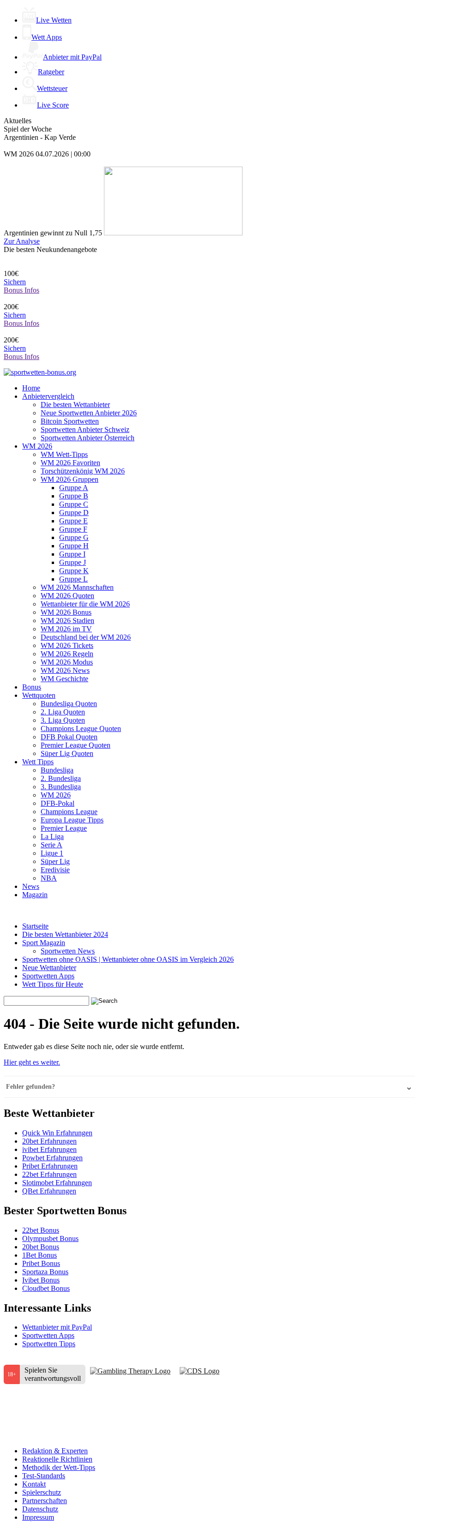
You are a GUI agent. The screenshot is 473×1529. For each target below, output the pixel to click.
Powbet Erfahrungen (52, 1158)
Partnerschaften (44, 1501)
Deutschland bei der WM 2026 (86, 637)
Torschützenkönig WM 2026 (83, 471)
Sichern (15, 282)
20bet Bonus (40, 1247)
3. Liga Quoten (63, 720)
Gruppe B (73, 496)
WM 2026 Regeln (67, 654)
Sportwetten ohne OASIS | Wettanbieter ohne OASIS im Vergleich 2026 (128, 959)
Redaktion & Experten (55, 1451)
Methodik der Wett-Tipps (58, 1467)
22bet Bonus (40, 1230)
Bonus (31, 687)
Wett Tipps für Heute (52, 984)
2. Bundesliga (61, 778)
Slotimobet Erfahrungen (57, 1183)
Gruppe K (74, 571)
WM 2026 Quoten (67, 596)
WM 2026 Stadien (67, 620)
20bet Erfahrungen (49, 1141)
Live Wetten (54, 20)
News (30, 886)
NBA (49, 878)
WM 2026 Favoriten (70, 463)
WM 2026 (37, 446)
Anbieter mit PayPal (72, 57)
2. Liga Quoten (63, 712)
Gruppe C (73, 504)
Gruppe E (73, 521)
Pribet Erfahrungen (50, 1166)
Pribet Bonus (41, 1263)
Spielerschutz (41, 1492)
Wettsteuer (52, 88)
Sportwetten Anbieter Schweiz (85, 429)
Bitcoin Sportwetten (70, 421)
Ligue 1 (52, 853)
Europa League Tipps (72, 820)
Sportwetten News (68, 951)
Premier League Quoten (75, 745)
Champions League (69, 811)
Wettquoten (38, 695)
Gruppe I (72, 554)
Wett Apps (46, 37)
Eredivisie (55, 870)
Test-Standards (43, 1476)
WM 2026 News (65, 670)
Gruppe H (74, 546)
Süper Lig (55, 861)
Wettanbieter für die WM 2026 (85, 604)
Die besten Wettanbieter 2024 (65, 934)
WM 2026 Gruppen (69, 479)
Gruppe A (73, 488)
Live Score (53, 105)
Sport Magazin (43, 943)
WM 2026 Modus (67, 662)
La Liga (52, 836)
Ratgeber (51, 72)
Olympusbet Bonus (50, 1238)
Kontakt (34, 1484)
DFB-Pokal (57, 803)
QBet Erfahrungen (49, 1191)
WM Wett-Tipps (64, 454)
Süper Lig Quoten (67, 753)
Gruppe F (73, 529)
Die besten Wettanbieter (75, 404)
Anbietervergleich (48, 396)
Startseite (35, 926)
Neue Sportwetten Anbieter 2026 (89, 413)
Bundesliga (57, 770)
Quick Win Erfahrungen (57, 1133)
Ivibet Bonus (41, 1280)
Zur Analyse (22, 241)
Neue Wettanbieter (49, 967)
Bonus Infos (21, 290)
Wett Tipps (38, 762)
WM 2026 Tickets (67, 645)
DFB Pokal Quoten (69, 737)
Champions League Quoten (81, 728)
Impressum (38, 1517)
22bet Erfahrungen (49, 1174)
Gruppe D (74, 512)
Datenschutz (40, 1509)
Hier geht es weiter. (32, 1062)
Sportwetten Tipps (48, 1344)
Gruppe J (72, 562)
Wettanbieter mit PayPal (57, 1327)
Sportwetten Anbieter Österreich (87, 438)
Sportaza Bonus (45, 1272)
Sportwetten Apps (48, 976)
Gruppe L (73, 579)
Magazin (35, 895)
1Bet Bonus (39, 1255)
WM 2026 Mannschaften (77, 587)
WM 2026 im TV (66, 629)
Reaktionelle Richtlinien (57, 1459)
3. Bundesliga (61, 787)
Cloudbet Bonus (46, 1288)
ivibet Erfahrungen (49, 1149)
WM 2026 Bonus (66, 612)
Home (31, 388)
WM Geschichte (64, 679)
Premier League (64, 828)
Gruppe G (74, 537)
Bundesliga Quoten (69, 704)
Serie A (51, 845)
